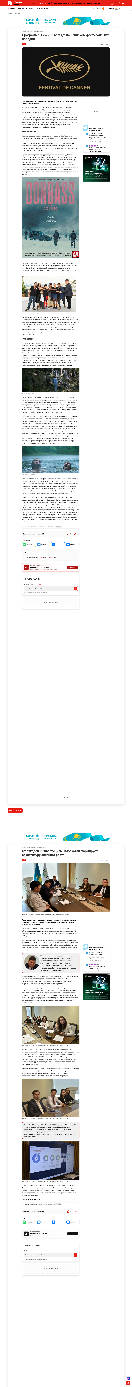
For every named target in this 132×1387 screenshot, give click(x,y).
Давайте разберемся (55, 3)
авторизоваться (37, 584)
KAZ (123, 3)
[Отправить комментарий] (75, 588)
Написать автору (104, 44)
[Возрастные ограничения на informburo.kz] (112, 3)
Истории (43, 3)
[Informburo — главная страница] (15, 3)
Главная (10, 13)
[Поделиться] (128, 1383)
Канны (44, 557)
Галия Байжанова (39, 31)
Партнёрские (87, 3)
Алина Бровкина (40, 847)
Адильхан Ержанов (32, 557)
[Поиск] (115, 3)
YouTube (97, 3)
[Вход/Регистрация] (119, 3)
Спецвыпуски (77, 3)
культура (53, 557)
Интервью (66, 3)
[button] (116, 8)
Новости (35, 3)
